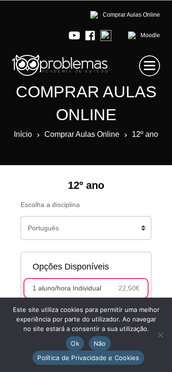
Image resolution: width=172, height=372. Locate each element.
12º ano (145, 134)
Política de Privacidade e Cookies (88, 358)
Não (100, 343)
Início (23, 134)
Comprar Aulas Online (81, 134)
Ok (75, 343)
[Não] (160, 335)
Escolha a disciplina (50, 204)
